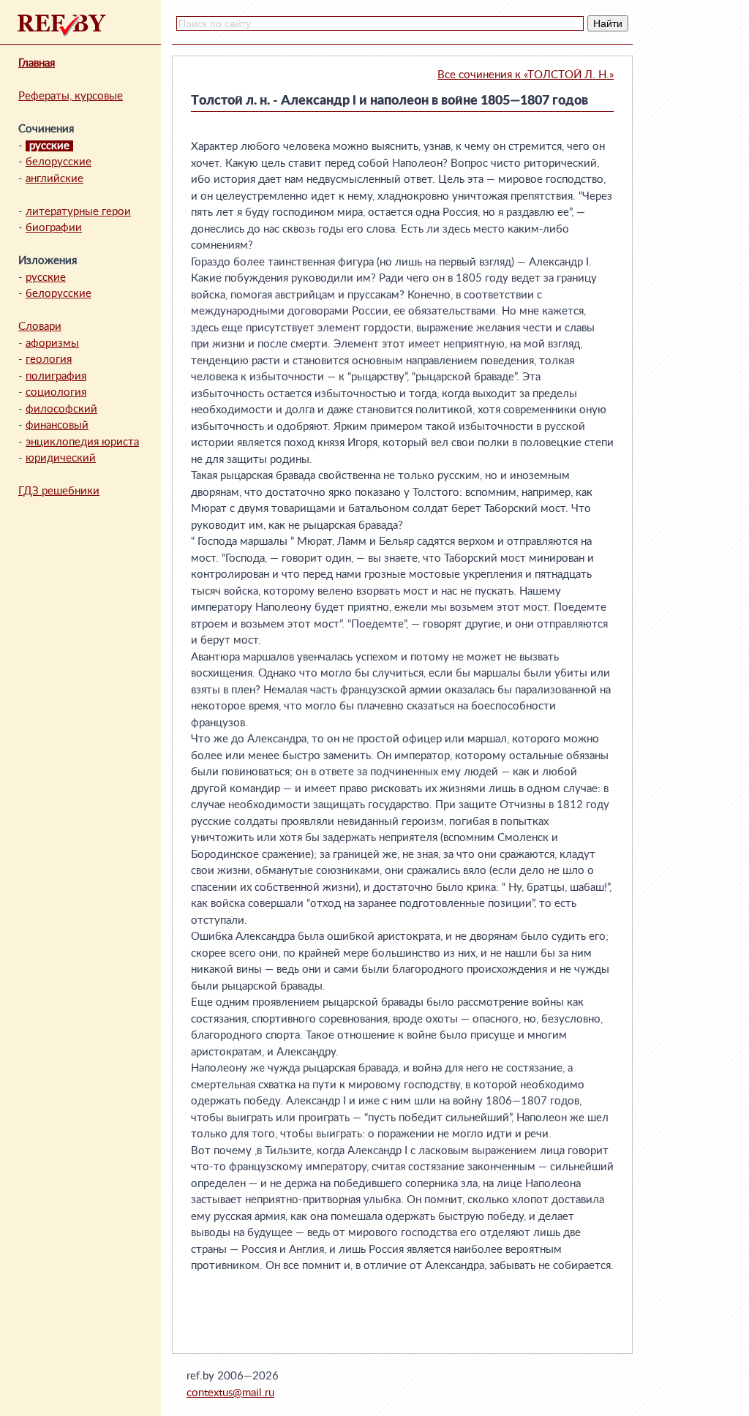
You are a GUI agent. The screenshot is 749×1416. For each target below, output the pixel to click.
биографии (54, 227)
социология (56, 392)
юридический (61, 458)
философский (61, 409)
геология (49, 359)
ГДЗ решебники (58, 491)
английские (54, 178)
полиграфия (56, 376)
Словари (39, 326)
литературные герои (78, 211)
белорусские (58, 162)
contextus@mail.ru (230, 1392)
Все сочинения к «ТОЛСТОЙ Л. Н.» (525, 74)
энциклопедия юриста (82, 442)
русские (46, 277)
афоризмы (52, 343)
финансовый (57, 425)
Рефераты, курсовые (70, 96)
